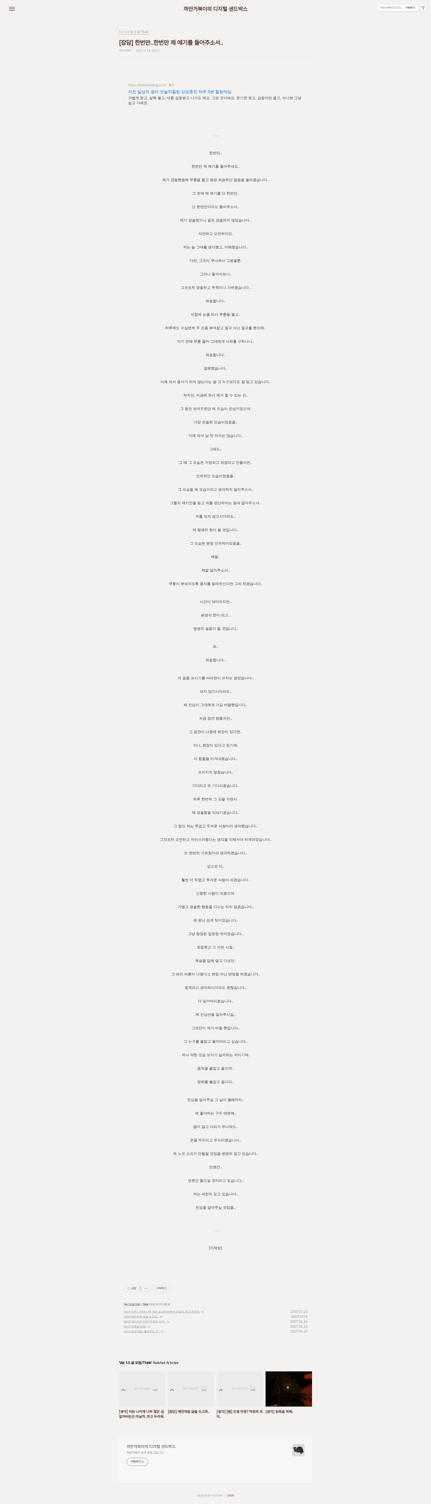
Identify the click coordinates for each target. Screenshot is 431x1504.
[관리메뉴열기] (423, 7)
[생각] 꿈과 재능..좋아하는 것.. (141, 1331)
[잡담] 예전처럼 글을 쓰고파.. (140, 1316)
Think (145, 1304)
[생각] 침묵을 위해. (134, 1326)
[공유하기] (140, 1288)
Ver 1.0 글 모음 (132, 1304)
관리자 (230, 1495)
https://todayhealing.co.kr (147, 85)
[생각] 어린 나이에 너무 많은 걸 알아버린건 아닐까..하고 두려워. (161, 1311)
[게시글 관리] (146, 1288)
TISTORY (216, 1495)
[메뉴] (11, 8)
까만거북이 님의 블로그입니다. (145, 1452)
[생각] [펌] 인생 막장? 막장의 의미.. (144, 1321)
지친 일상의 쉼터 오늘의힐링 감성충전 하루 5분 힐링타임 (179, 91)
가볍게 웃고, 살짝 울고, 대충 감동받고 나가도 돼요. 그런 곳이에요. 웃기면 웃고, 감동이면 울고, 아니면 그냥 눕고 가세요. (214, 100)
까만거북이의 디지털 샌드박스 (216, 9)
